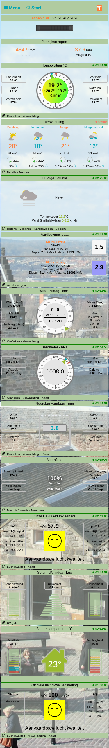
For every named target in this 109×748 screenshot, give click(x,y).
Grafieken (12, 116)
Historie (11, 228)
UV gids (11, 623)
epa (63, 527)
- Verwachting (30, 116)
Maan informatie (16, 510)
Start (37, 7)
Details (10, 172)
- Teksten (23, 172)
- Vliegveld (25, 228)
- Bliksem (60, 228)
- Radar (45, 454)
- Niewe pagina (36, 735)
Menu (15, 7)
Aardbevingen (15, 285)
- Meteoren (36, 510)
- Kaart (44, 397)
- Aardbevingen (43, 228)
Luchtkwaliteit (15, 566)
